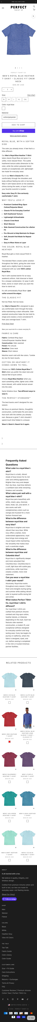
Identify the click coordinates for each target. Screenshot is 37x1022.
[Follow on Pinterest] (18, 999)
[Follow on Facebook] (3, 999)
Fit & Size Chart (8, 324)
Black (4, 927)
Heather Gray (7, 934)
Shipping (5, 976)
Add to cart (18, 125)
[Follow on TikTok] (27, 999)
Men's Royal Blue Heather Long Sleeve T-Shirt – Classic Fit (27, 734)
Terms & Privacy (8, 983)
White (4, 930)
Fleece (4, 917)
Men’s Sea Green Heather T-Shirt (9, 814)
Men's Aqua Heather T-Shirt (27, 814)
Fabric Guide (7, 951)
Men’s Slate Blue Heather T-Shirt (28, 696)
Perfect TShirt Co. (18, 72)
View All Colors (7, 938)
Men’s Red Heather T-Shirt (9, 735)
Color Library (7, 955)
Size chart (31, 95)
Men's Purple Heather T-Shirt (27, 775)
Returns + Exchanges (10, 979)
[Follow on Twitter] (8, 999)
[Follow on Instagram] (13, 999)
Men (3, 909)
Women (5, 913)
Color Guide (6, 959)
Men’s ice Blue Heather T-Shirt (9, 696)
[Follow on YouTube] (23, 999)
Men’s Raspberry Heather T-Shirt (9, 775)
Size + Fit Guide (8, 968)
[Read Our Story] (8, 894)
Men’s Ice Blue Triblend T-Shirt (27, 853)
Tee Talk (5, 948)
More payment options (18, 136)
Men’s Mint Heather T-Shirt (9, 853)
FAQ (3, 987)
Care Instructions (8, 972)
